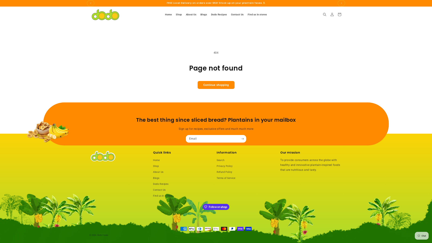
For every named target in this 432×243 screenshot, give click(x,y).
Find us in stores (162, 195)
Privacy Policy (225, 166)
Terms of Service (226, 178)
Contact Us (159, 189)
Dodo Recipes (160, 184)
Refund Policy (224, 172)
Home (156, 160)
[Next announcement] (341, 3)
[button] (324, 14)
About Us (158, 172)
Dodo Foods (102, 235)
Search (221, 160)
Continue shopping (216, 85)
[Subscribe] (242, 139)
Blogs (156, 178)
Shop (156, 166)
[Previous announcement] (90, 3)
